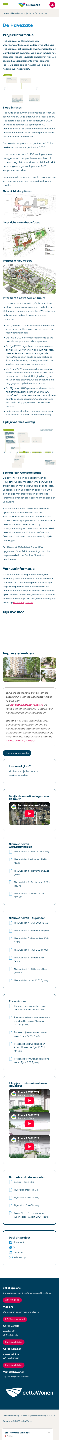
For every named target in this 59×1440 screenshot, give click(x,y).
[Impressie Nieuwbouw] (29, 278)
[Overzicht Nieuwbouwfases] (29, 241)
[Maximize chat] (49, 1432)
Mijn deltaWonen (13, 1372)
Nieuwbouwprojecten (21, 13)
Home (6, 13)
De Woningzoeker (23, 602)
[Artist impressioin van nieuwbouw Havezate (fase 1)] (21, 669)
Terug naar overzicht (17, 753)
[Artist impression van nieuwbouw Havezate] (48, 663)
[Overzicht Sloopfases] (29, 206)
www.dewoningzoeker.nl (21, 740)
